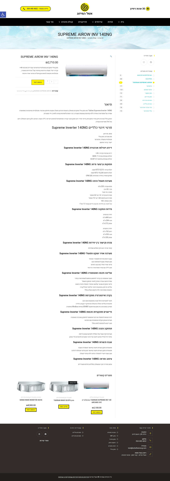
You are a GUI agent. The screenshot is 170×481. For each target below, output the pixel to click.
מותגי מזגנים (148, 90)
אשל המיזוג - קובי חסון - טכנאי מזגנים (134, 455)
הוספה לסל (38, 82)
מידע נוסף (63, 407)
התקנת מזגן (112, 442)
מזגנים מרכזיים (60, 397)
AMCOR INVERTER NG (144, 75)
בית (122, 21)
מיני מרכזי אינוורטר (146, 107)
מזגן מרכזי (112, 439)
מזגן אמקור (148, 93)
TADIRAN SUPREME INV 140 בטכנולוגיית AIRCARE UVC (96, 401)
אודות (110, 21)
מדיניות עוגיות (73, 477)
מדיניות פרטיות (83, 477)
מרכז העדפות (62, 477)
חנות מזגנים (112, 446)
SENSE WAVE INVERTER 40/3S (31, 400)
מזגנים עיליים (93, 397)
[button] (3, 15)
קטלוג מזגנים (67, 21)
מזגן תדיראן (29, 91)
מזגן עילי (113, 449)
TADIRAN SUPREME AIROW (42, 91)
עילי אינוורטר (21, 91)
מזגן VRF (113, 436)
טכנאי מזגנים (112, 432)
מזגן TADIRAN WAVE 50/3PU (64, 400)
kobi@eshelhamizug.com (137, 448)
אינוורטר (38, 397)
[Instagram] (144, 62)
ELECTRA (149, 79)
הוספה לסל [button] (97, 412)
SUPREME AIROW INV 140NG (76, 38)
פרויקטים (82, 21)
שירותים (98, 21)
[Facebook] (148, 9)
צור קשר (49, 21)
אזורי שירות (44, 440)
